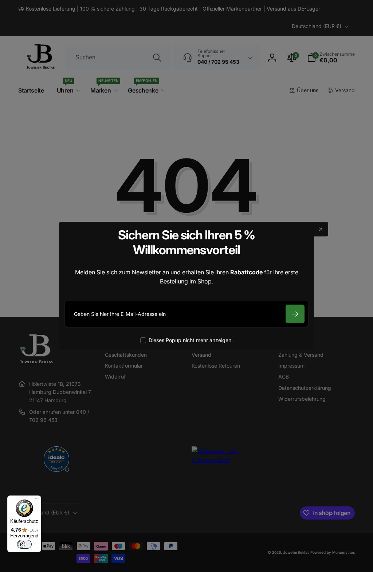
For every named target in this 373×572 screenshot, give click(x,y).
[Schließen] (321, 229)
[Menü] (36, 499)
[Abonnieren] (295, 314)
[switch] (24, 544)
